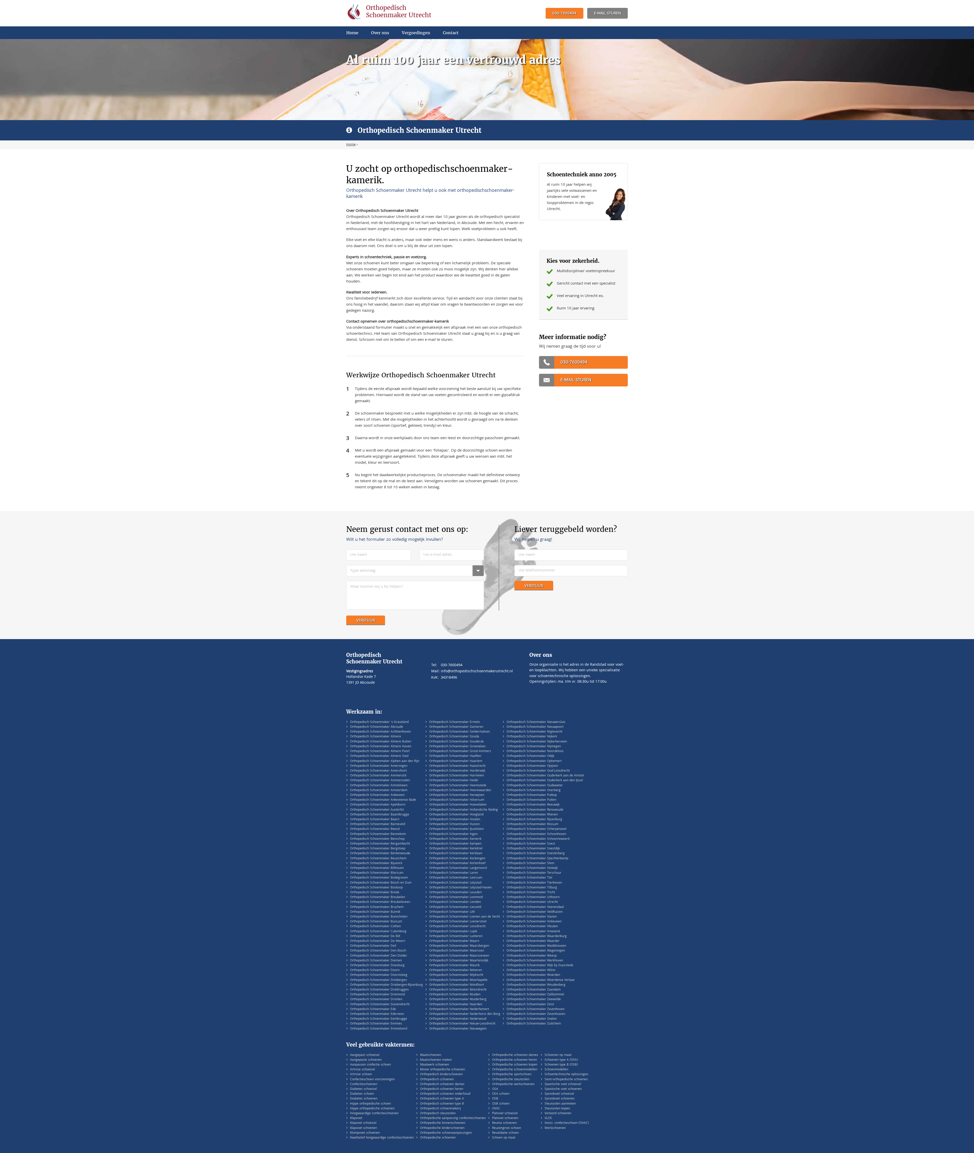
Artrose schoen (361, 1074)
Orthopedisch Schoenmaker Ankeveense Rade (383, 800)
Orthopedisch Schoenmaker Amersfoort (378, 771)
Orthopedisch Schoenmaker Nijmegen (534, 746)
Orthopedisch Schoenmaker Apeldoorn (377, 805)
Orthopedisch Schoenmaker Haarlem (455, 761)
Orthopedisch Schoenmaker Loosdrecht (457, 926)
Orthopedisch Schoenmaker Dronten (376, 999)
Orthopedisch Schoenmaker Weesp (532, 956)
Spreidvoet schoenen (560, 1099)
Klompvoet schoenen (365, 1133)
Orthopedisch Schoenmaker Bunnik (375, 912)
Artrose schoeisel (362, 1069)
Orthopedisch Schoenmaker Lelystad (455, 883)
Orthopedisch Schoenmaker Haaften (455, 756)
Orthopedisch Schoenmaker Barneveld (377, 824)
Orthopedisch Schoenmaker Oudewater (535, 785)
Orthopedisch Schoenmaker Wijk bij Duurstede (540, 965)
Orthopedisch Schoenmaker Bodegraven (379, 878)
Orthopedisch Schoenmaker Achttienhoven (380, 732)
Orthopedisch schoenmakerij (440, 1108)
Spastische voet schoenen (563, 1089)
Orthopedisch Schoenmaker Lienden (455, 902)
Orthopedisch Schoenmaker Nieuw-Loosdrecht (462, 1024)
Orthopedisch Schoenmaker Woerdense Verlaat (541, 980)
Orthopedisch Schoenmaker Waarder (533, 941)
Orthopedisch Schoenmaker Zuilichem (534, 1024)
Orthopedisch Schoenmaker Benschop (377, 839)
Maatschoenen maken (436, 1060)
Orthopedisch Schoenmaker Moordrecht (457, 990)
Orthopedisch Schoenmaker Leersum (455, 878)
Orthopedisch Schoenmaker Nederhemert (459, 1009)
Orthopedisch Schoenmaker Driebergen (378, 980)
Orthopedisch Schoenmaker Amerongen (378, 766)
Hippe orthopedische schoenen (372, 1108)
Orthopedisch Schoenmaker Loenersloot (457, 921)
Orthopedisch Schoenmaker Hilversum (456, 800)
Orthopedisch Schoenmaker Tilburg (532, 887)
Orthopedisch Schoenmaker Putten (531, 800)
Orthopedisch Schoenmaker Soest (531, 844)
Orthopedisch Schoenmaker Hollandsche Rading (463, 810)
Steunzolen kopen (557, 1108)
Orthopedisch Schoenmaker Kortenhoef (457, 863)
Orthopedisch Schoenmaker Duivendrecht (380, 1004)
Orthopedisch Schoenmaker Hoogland (456, 814)
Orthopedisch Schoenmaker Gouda (454, 736)
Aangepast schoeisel (364, 1055)
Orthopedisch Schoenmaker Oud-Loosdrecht (538, 771)
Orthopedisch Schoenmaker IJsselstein (456, 829)
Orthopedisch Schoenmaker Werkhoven (535, 960)
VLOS (548, 1118)
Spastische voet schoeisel (563, 1084)
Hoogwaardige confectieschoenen (374, 1113)
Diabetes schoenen (363, 1099)
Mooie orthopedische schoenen (442, 1069)
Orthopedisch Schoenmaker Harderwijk (457, 771)
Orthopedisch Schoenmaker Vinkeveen (534, 921)
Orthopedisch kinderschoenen (441, 1074)
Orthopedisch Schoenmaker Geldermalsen (459, 732)
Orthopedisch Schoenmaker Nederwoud (457, 1019)
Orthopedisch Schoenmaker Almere (375, 736)
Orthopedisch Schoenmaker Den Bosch (378, 951)
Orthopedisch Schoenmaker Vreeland (533, 931)
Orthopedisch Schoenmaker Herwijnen (456, 795)
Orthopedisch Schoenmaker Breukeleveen (380, 902)
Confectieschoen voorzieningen (372, 1079)
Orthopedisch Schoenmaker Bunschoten (378, 917)
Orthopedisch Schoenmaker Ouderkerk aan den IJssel (545, 780)
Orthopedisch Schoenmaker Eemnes (376, 1024)
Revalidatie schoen (505, 1133)
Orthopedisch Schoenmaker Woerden (533, 975)
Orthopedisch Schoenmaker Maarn (454, 941)
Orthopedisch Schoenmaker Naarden (455, 1004)
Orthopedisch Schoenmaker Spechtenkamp (537, 858)
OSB (495, 1099)
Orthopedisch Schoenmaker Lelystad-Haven (460, 887)
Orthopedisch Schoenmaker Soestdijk (533, 848)
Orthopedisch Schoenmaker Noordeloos (535, 751)
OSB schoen (500, 1104)
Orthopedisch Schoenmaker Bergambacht (380, 844)
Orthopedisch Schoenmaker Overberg (534, 790)
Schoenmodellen (556, 1069)
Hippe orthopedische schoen (370, 1104)
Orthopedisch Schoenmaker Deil (373, 946)
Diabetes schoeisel (363, 1089)
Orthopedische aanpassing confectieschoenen (453, 1118)
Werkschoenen (555, 1128)
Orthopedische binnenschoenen (442, 1123)
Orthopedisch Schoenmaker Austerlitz (377, 810)
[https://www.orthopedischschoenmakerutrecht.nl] (394, 13)
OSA (495, 1089)
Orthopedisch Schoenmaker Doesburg (377, 965)
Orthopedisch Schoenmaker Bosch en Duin (380, 883)
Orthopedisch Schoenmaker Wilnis (531, 970)
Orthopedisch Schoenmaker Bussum (376, 921)
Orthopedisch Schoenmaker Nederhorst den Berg (464, 1014)
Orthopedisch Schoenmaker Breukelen (377, 897)
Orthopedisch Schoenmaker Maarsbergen (459, 946)
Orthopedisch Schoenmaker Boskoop (376, 887)
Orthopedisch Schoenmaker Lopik (453, 931)
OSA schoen (500, 1094)
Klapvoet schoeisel (363, 1123)
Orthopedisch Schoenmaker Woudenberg (536, 985)
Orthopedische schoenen (438, 1138)
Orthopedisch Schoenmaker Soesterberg (536, 853)
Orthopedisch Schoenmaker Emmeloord (378, 1029)
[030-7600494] (564, 13)
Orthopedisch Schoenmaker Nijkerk (532, 736)
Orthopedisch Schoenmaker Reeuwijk (533, 805)
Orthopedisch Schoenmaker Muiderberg (457, 999)
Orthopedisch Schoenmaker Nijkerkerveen (537, 742)
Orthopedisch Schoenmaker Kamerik (455, 839)
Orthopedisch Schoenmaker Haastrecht (457, 766)
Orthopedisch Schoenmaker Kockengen (457, 858)
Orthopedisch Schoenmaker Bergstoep (377, 848)
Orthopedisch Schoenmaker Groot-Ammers (460, 751)
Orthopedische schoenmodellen (514, 1069)
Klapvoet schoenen (363, 1128)
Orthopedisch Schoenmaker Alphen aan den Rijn (384, 761)
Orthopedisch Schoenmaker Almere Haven (380, 746)
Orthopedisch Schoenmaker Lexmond (456, 897)
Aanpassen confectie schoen (370, 1065)
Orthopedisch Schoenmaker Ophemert (534, 761)
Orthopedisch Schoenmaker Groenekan (457, 746)
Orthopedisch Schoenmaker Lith (452, 912)
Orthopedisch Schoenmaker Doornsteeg (378, 975)
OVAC (496, 1108)
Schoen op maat (503, 1138)
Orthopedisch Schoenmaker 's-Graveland (379, 722)
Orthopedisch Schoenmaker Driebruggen (379, 990)
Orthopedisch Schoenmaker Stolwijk (532, 868)
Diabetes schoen (362, 1094)
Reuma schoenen (504, 1123)
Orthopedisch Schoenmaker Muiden (454, 994)
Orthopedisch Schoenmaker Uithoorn (533, 897)
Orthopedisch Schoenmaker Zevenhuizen (536, 1014)
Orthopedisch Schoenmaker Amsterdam (378, 790)
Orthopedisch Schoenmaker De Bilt (375, 936)
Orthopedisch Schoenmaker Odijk (530, 756)
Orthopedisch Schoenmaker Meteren (455, 970)
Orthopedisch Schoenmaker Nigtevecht (534, 732)
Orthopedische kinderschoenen (442, 1128)
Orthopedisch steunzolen (438, 1113)
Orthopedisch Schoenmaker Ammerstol (378, 775)
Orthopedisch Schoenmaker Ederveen (377, 1014)
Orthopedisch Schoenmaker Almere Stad (379, 756)
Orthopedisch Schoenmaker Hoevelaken (457, 805)
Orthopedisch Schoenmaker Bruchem (377, 907)
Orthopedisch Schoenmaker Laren (453, 873)
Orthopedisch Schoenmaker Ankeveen (377, 795)
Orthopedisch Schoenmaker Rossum (532, 824)
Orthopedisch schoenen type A (442, 1099)
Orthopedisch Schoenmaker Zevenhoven (535, 1009)
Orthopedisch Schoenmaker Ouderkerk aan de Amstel (545, 775)
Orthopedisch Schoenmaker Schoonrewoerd (538, 839)
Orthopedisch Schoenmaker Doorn (374, 970)
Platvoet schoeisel (505, 1113)
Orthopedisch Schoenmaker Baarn (374, 819)
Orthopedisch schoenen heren (441, 1089)
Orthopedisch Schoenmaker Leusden (455, 892)
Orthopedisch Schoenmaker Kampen (455, 844)
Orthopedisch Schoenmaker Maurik (454, 965)
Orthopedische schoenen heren (514, 1060)
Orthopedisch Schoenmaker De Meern (377, 941)
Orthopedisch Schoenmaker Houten (454, 819)
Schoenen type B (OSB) (561, 1065)
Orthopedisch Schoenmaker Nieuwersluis (536, 722)
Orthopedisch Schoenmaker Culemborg (378, 931)
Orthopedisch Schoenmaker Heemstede (457, 785)
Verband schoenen (558, 1113)
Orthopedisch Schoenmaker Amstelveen (378, 785)
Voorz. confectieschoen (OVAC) (567, 1123)
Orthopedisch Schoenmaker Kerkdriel (455, 848)
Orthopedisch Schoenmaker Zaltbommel (535, 994)
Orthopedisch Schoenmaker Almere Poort (380, 751)
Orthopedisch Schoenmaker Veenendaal (535, 907)
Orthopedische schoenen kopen (514, 1065)
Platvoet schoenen (505, 1118)
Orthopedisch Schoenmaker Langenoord (458, 868)
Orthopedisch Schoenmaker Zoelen (532, 1019)
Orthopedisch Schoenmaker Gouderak (456, 742)
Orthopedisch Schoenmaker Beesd (374, 829)
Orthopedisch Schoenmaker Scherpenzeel (536, 829)
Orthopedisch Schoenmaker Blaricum (376, 873)
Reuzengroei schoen (506, 1128)
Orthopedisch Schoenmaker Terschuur (534, 873)
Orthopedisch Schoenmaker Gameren (456, 727)
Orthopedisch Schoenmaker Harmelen (456, 775)
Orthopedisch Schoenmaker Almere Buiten (380, 742)
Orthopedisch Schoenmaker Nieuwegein (457, 1029)
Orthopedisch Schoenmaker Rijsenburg (534, 819)
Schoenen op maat (558, 1055)
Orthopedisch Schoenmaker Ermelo (454, 722)
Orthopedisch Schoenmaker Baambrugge (379, 814)
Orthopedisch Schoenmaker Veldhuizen (535, 912)
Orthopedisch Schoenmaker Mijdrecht (456, 975)
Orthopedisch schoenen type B (442, 1104)
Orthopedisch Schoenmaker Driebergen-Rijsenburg (386, 985)
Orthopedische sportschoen (511, 1074)
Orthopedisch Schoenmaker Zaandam (534, 990)
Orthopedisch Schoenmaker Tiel (529, 878)
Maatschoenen (430, 1055)
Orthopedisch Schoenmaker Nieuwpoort (535, 727)
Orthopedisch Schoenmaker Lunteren (455, 936)
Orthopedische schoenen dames (515, 1055)
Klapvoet (356, 1118)
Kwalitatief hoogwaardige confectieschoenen (382, 1138)
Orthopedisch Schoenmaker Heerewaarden (460, 790)
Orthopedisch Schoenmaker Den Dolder (378, 956)
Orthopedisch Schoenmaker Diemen (376, 960)
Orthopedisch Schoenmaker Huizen (454, 824)
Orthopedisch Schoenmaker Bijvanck (376, 863)
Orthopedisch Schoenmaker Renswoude (535, 810)
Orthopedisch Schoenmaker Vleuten (532, 926)
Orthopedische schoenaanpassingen (446, 1133)
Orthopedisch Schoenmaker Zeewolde (534, 999)
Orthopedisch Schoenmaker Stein (530, 863)
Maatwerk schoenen (434, 1065)
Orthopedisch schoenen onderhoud (445, 1094)
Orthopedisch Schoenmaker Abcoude (376, 727)
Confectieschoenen (363, 1084)
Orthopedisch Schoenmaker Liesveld (455, 907)
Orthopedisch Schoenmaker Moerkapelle (458, 980)
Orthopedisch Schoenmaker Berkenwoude (380, 853)
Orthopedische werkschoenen (513, 1084)
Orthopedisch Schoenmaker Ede (373, 1009)
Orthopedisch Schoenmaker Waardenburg (537, 936)
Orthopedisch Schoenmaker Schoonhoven (536, 834)
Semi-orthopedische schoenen (566, 1079)
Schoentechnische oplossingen (566, 1074)
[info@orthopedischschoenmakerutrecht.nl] (607, 13)
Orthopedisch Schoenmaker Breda (374, 892)
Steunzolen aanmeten (560, 1104)
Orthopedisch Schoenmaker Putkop (532, 795)
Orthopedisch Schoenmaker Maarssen (456, 951)
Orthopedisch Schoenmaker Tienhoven (534, 883)
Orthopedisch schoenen (437, 1079)
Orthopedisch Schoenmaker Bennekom (378, 834)
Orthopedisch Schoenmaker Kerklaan (455, 853)
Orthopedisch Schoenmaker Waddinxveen (536, 946)
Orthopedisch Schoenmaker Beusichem (378, 858)
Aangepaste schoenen (366, 1060)
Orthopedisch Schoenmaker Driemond (377, 994)
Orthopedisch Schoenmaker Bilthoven (377, 868)
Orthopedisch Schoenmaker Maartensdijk (458, 960)
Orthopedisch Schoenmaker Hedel (453, 780)
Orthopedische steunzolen (510, 1079)
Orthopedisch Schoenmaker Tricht (531, 892)
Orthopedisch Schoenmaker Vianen (532, 917)
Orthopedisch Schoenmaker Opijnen (532, 766)
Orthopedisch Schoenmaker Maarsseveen (459, 956)
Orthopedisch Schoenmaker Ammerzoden (380, 780)
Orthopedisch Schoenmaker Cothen (375, 926)
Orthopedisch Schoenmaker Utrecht (532, 902)
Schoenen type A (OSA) (561, 1060)
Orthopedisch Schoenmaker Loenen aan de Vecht (464, 917)
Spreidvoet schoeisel (559, 1094)
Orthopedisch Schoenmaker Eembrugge (378, 1019)
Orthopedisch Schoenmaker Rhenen (532, 814)
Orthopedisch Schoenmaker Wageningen (536, 951)
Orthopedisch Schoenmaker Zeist (530, 1004)
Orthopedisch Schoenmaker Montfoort (456, 985)
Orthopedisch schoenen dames (442, 1084)
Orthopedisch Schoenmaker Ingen (453, 834)
